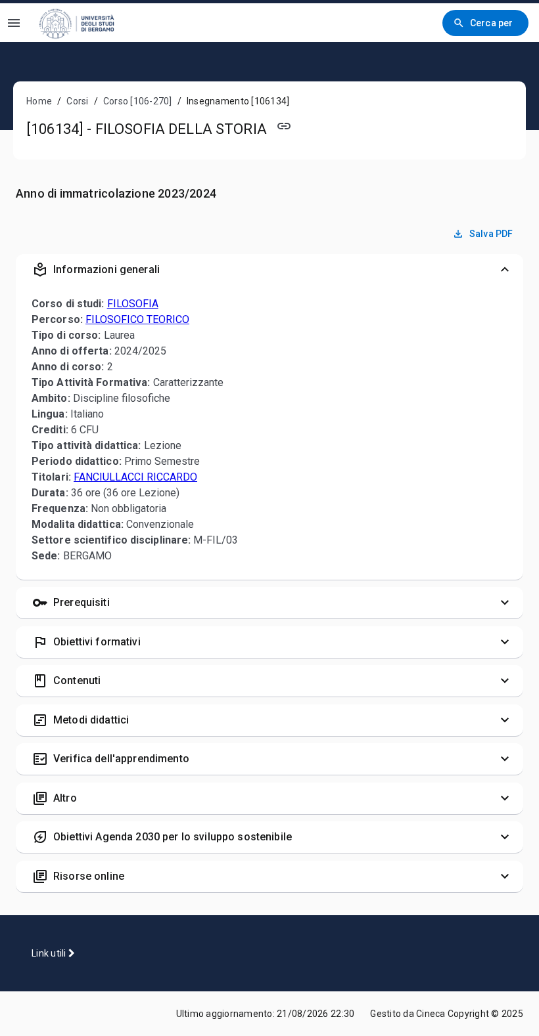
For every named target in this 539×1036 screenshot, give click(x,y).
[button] (269, 270)
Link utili (50, 953)
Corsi (77, 101)
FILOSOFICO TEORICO (137, 319)
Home (39, 101)
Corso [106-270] (137, 101)
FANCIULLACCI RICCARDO (135, 477)
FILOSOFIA (132, 303)
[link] (85, 23)
